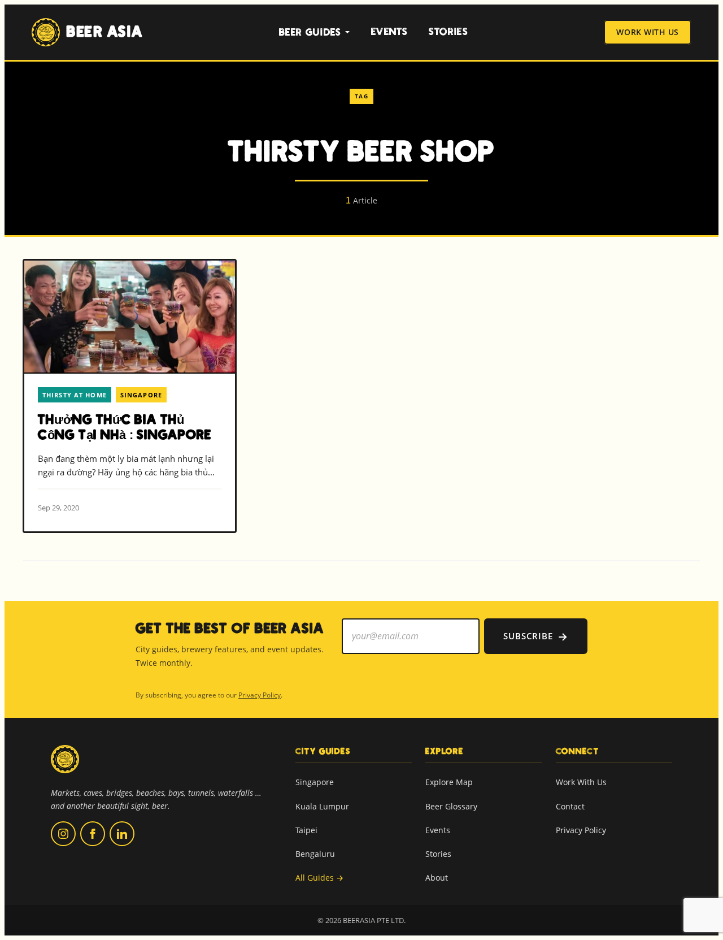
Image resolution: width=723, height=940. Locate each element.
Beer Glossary (451, 806)
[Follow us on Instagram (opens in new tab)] (63, 833)
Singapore (314, 782)
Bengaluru (315, 853)
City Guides (323, 751)
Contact (570, 806)
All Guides (319, 877)
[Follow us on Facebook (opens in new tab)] (92, 833)
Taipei (306, 830)
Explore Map (449, 782)
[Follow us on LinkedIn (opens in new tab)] (122, 833)
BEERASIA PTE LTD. (374, 920)
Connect (577, 751)
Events (389, 32)
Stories (448, 32)
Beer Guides (310, 32)
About (436, 877)
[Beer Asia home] (65, 766)
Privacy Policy (259, 695)
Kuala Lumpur (322, 806)
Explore (444, 751)
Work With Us (647, 32)
